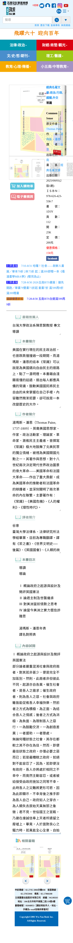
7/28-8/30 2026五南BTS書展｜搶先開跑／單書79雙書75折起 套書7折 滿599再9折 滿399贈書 (35, 288)
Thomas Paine (54, 128)
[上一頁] (11, 168)
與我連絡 (65, 25)
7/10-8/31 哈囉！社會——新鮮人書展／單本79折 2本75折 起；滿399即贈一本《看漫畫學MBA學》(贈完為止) (35, 271)
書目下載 (44, 25)
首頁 (37, 25)
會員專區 (55, 25)
